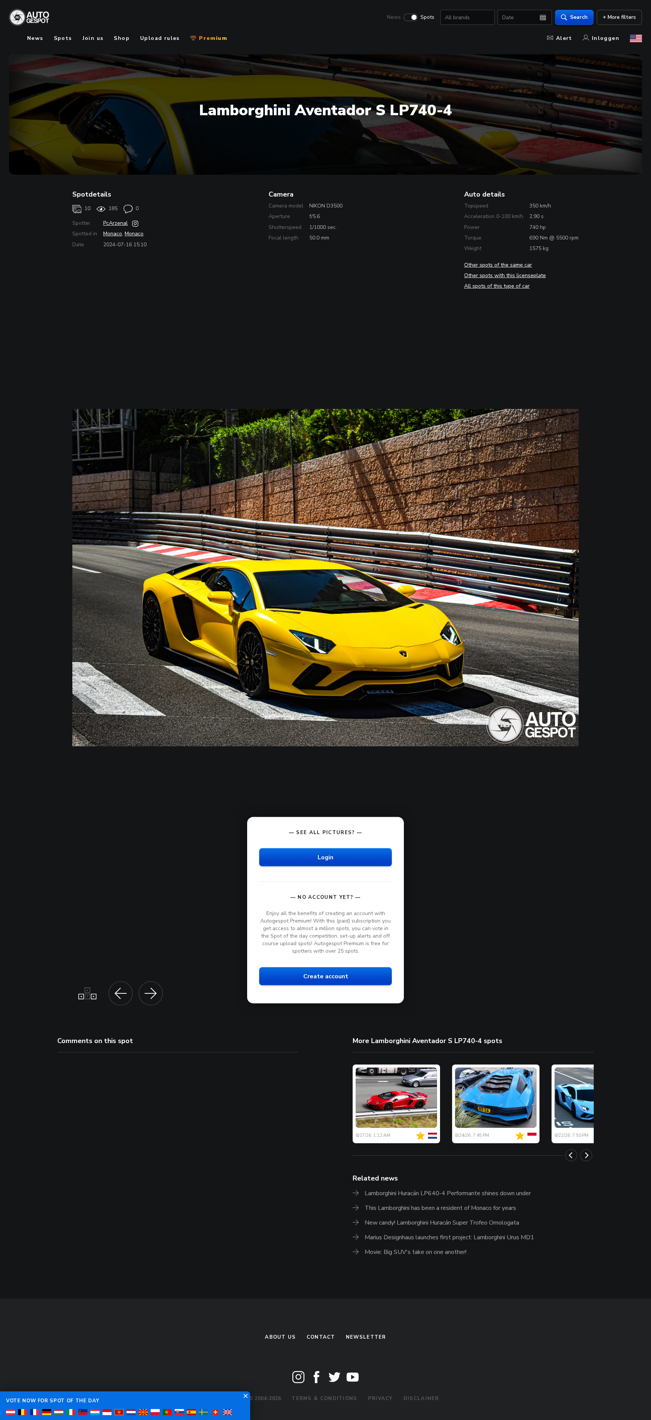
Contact (321, 1337)
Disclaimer (421, 1398)
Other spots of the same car (498, 264)
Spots (427, 17)
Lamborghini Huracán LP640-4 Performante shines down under (448, 1193)
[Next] (586, 1155)
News (394, 17)
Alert (564, 38)
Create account (325, 976)
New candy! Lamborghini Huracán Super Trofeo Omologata (442, 1223)
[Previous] (571, 1155)
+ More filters (619, 17)
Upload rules (160, 38)
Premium (212, 38)
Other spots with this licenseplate (505, 275)
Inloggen (605, 38)
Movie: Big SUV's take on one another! (415, 1252)
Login (325, 857)
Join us (93, 38)
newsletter (366, 1337)
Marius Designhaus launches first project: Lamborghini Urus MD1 (449, 1237)
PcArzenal (115, 223)
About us (280, 1337)
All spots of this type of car (497, 286)
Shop (122, 38)
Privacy (380, 1398)
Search (579, 17)
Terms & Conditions (324, 1398)
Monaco (112, 233)
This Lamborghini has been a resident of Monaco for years (440, 1208)
